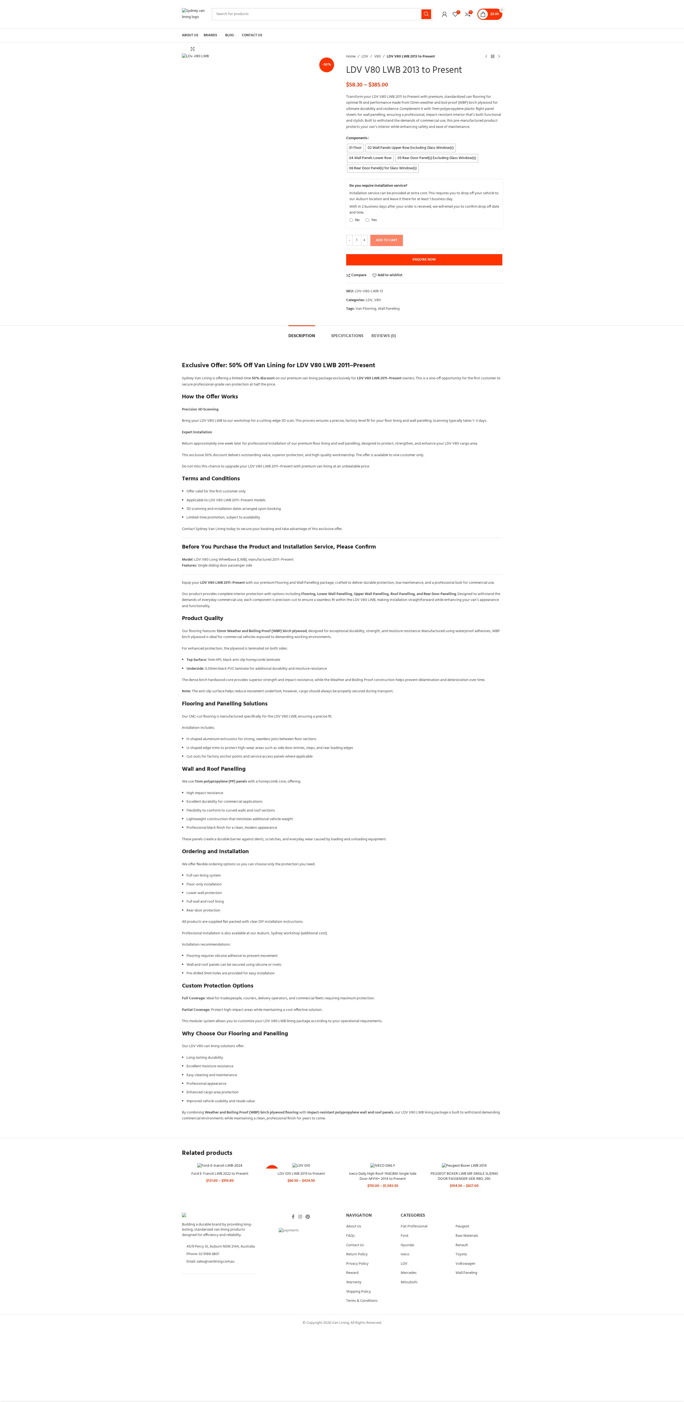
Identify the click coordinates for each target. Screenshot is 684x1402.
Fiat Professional (414, 1226)
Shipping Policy (358, 1292)
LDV (364, 57)
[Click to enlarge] (192, 49)
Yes (373, 220)
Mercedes (409, 1273)
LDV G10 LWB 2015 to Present (301, 1174)
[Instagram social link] (300, 1217)
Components (356, 138)
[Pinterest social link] (308, 1217)
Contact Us (355, 1245)
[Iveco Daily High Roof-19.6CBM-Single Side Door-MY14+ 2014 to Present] (383, 1166)
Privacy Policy (357, 1264)
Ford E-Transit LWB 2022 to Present (219, 1174)
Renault (462, 1245)
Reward (352, 1273)
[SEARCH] (426, 14)
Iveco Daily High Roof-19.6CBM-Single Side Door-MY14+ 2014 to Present (382, 1176)
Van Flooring (366, 309)
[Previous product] (486, 56)
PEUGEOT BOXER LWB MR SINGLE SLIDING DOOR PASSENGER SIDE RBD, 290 (464, 1176)
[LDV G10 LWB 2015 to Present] (301, 1166)
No (357, 220)
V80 (377, 57)
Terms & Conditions (362, 1301)
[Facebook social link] (293, 1217)
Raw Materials (467, 1236)
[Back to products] (492, 56)
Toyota (461, 1254)
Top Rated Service (223, 1293)
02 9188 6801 (209, 1254)
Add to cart (386, 240)
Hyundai (407, 1245)
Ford (404, 1236)
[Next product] (499, 56)
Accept (605, 1393)
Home (351, 57)
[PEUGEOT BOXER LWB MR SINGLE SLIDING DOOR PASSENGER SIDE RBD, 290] (464, 1166)
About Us (353, 1226)
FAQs (350, 1236)
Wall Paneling (389, 309)
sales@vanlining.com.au (215, 1262)
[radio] (355, 148)
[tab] (301, 333)
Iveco (405, 1254)
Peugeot (462, 1226)
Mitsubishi (409, 1282)
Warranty (353, 1282)
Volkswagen (465, 1264)
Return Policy (357, 1254)
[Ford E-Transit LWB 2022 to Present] (220, 1166)
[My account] (444, 14)
